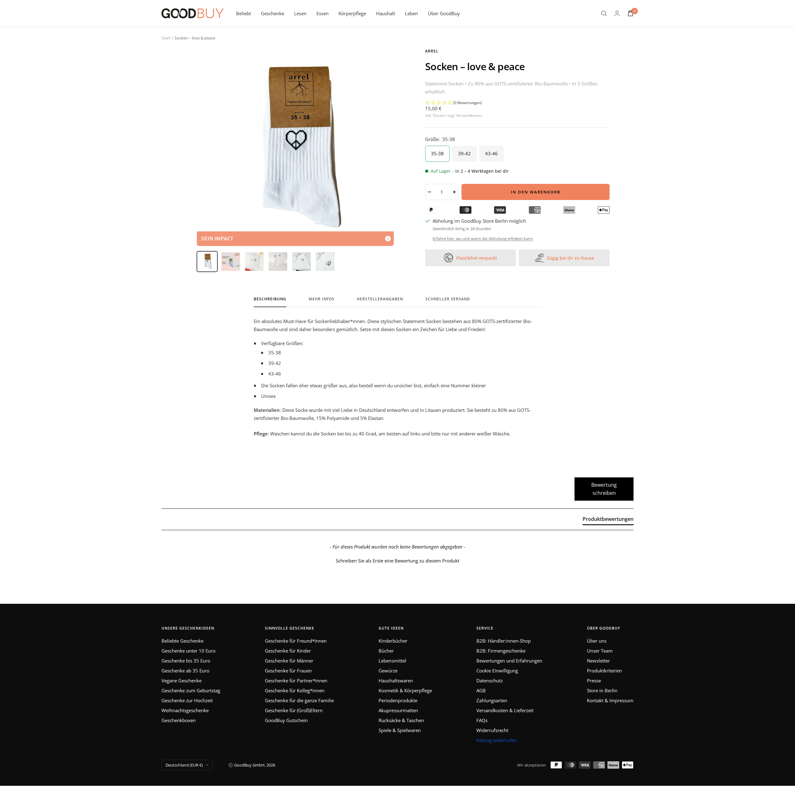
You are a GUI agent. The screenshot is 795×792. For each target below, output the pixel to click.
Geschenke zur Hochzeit (187, 700)
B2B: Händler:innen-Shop (503, 641)
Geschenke (272, 13)
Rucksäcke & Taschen (401, 720)
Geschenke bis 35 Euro (185, 661)
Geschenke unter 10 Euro (188, 651)
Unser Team (600, 651)
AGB (481, 690)
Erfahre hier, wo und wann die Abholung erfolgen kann (483, 238)
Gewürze (388, 670)
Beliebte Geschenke (182, 641)
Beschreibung (270, 299)
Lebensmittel (392, 661)
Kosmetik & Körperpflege (405, 690)
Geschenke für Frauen (288, 670)
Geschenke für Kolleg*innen (295, 690)
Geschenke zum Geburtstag (190, 690)
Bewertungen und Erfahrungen (509, 661)
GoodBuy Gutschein (286, 720)
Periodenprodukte (398, 700)
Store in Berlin (602, 690)
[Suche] (604, 13)
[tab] (608, 520)
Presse (594, 680)
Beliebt (243, 13)
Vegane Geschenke (181, 680)
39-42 (464, 153)
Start (165, 38)
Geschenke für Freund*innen (296, 641)
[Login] (617, 13)
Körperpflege (352, 13)
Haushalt (385, 13)
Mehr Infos (321, 299)
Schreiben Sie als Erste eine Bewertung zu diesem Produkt (397, 561)
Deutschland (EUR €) (184, 765)
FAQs (482, 720)
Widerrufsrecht (492, 730)
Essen (322, 13)
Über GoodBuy (444, 13)
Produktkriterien (604, 670)
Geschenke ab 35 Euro (185, 670)
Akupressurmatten (398, 710)
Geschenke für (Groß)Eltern (294, 710)
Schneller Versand (447, 299)
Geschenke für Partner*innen (296, 680)
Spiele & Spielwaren (400, 730)
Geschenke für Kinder (288, 651)
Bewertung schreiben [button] (604, 488)
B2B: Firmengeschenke (500, 651)
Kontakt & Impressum (610, 700)
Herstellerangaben (380, 299)
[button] (517, 103)
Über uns (596, 641)
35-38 (437, 153)
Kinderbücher (393, 641)
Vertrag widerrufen (496, 740)
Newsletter (598, 661)
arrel (431, 51)
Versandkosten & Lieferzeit (505, 710)
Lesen (300, 13)
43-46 (491, 153)
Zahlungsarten (491, 700)
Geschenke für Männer (289, 661)
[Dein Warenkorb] (630, 13)
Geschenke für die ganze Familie (299, 700)
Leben (411, 13)
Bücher (386, 651)
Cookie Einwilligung (497, 670)
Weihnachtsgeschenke (185, 710)
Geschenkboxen (178, 720)
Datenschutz (489, 680)
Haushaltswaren (396, 680)
